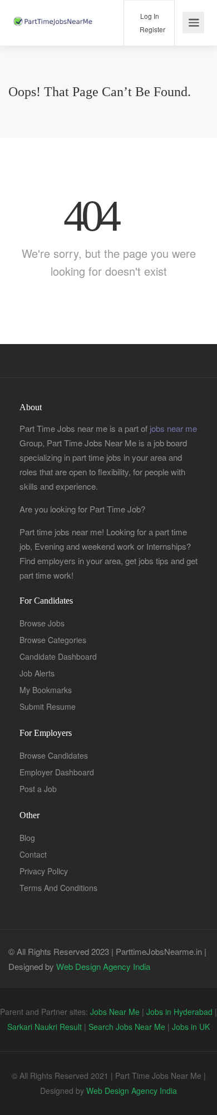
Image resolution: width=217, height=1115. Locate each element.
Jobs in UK (191, 1026)
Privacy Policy (43, 871)
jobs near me (173, 428)
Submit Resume (47, 706)
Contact (33, 854)
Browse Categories (52, 639)
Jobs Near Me (115, 1011)
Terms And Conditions (58, 887)
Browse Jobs (42, 623)
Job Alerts (37, 673)
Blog (27, 837)
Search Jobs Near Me (126, 1026)
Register (151, 29)
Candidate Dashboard (58, 656)
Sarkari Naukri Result (44, 1026)
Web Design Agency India (103, 966)
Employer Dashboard (56, 772)
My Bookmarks (45, 689)
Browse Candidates (53, 755)
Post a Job (38, 788)
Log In (149, 16)
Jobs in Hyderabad (179, 1011)
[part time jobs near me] (53, 9)
